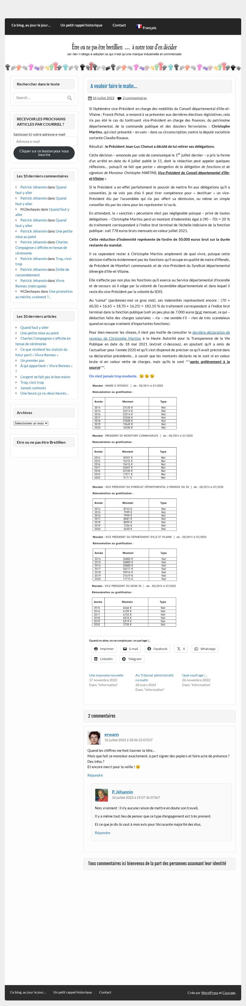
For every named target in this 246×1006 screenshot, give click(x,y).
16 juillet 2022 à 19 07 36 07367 (136, 797)
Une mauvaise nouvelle (106, 675)
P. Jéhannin (122, 791)
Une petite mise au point (39, 333)
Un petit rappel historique (81, 25)
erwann (112, 734)
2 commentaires (135, 98)
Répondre (95, 775)
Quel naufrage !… (195, 675)
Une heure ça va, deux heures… (44, 393)
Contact (119, 25)
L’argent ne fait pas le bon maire (45, 377)
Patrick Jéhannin (33, 187)
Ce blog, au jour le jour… (31, 25)
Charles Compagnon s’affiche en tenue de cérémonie (41, 247)
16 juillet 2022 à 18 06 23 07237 (129, 740)
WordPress (209, 993)
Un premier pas (32, 360)
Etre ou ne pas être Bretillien (41, 442)
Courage (228, 993)
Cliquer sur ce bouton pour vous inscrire (44, 153)
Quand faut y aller (34, 327)
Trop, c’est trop (32, 382)
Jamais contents (33, 388)
